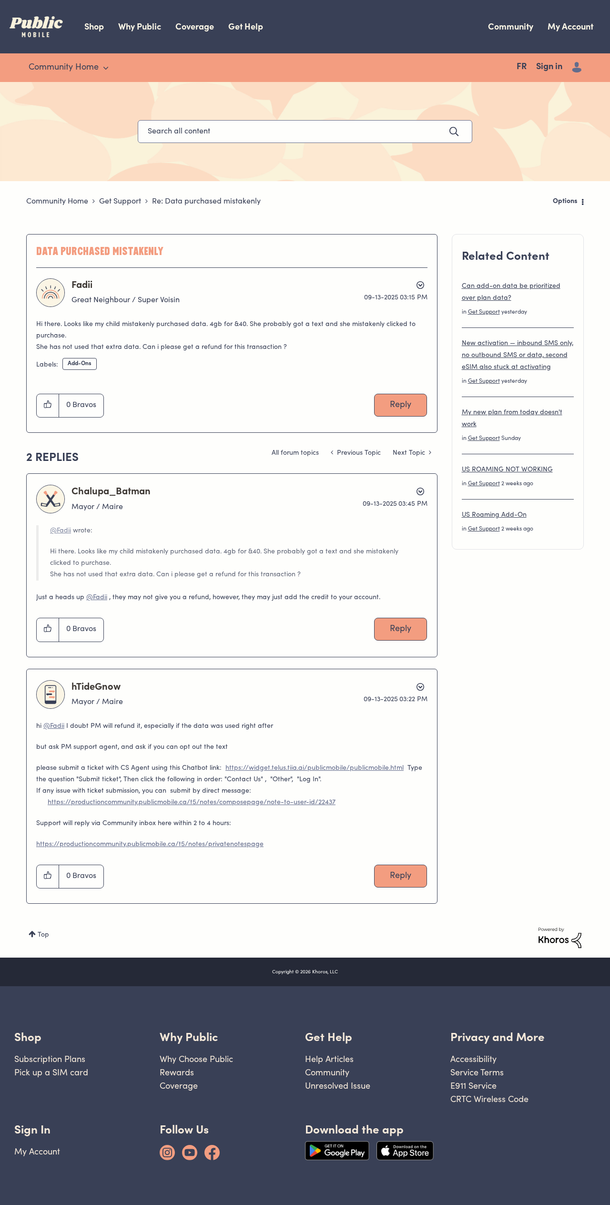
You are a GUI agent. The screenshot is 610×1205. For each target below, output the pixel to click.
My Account (570, 26)
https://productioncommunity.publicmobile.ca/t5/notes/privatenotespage (150, 844)
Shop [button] (27, 1037)
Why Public (139, 26)
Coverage (194, 26)
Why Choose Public (196, 1058)
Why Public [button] (189, 1037)
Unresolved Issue (337, 1085)
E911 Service (473, 1085)
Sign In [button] (32, 1129)
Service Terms (477, 1072)
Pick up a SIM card (51, 1072)
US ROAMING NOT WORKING (507, 470)
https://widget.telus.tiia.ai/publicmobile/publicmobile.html (314, 768)
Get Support (120, 201)
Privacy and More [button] (497, 1037)
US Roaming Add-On (494, 515)
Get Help (245, 26)
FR (522, 67)
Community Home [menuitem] (64, 67)
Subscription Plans (49, 1058)
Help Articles (329, 1058)
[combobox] (305, 131)
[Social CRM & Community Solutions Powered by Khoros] (560, 938)
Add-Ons (80, 364)
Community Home (57, 201)
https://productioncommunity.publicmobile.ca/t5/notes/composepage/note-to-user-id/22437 (192, 802)
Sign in (549, 67)
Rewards (177, 1072)
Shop (94, 26)
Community (510, 26)
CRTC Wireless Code (489, 1098)
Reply (400, 405)
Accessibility (473, 1058)
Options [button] (565, 201)
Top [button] (43, 935)
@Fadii (60, 531)
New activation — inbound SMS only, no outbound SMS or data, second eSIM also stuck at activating (517, 355)
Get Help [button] (328, 1037)
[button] (48, 405)
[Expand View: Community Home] (106, 68)
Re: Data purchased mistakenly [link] (206, 201)
